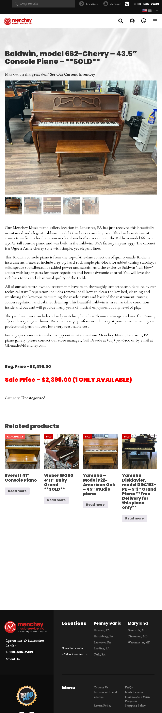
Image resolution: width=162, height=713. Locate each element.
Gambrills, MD (137, 630)
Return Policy (102, 705)
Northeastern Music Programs (137, 699)
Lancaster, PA (102, 642)
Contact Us (101, 687)
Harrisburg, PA (103, 636)
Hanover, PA (102, 630)
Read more (17, 491)
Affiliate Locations (72, 654)
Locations (92, 4)
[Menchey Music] (25, 627)
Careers (99, 697)
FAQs (129, 687)
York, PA (99, 654)
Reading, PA (101, 648)
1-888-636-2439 (145, 4)
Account (115, 4)
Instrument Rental (105, 692)
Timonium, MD (138, 636)
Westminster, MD (139, 642)
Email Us (13, 659)
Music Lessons (134, 692)
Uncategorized (33, 397)
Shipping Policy (135, 705)
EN (150, 10)
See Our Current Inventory (72, 74)
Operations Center (72, 648)
